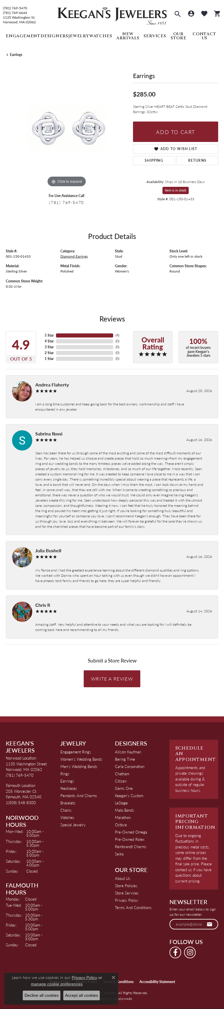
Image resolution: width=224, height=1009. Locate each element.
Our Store (178, 36)
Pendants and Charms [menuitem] (78, 795)
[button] (178, 14)
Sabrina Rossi (48, 433)
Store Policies (126, 885)
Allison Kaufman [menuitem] (128, 752)
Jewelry (78, 36)
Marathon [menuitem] (123, 817)
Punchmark (122, 999)
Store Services (127, 893)
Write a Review (112, 678)
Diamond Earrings (74, 256)
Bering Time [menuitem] (125, 759)
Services (155, 36)
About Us (122, 878)
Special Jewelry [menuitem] (73, 824)
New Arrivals (127, 36)
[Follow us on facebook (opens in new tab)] (175, 952)
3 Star (49, 346)
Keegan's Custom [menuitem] (129, 795)
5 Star (49, 335)
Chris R (42, 605)
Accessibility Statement (157, 981)
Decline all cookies (41, 995)
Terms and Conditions (133, 907)
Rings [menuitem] (64, 773)
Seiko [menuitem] (119, 854)
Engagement (23, 36)
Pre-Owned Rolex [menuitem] (129, 839)
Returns (197, 160)
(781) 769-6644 (15, 12)
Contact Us (204, 36)
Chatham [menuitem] (122, 773)
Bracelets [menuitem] (68, 803)
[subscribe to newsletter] (210, 924)
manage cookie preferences (57, 984)
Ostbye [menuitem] (121, 824)
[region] (66, 127)
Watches (100, 36)
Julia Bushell (48, 550)
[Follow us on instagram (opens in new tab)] (190, 952)
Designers (54, 36)
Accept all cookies (81, 995)
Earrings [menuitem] (67, 781)
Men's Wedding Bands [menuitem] (78, 766)
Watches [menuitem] (67, 817)
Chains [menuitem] (65, 810)
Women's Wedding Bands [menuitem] (81, 759)
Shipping (154, 160)
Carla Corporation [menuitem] (129, 766)
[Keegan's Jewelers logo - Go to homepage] (112, 14)
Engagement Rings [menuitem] (75, 752)
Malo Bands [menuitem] (124, 810)
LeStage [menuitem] (121, 803)
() (117, 335)
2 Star (49, 352)
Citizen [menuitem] (121, 781)
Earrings (16, 54)
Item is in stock (175, 190)
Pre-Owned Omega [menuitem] (131, 832)
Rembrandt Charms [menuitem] (130, 846)
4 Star (49, 341)
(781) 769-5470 (15, 8)
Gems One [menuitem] (124, 788)
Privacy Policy (126, 900)
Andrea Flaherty (52, 384)
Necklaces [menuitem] (68, 788)
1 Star (49, 358)
